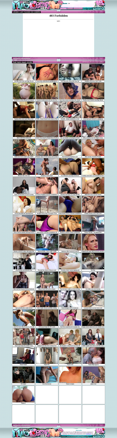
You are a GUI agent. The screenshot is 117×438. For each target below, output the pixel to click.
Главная (70, 8)
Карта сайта (79, 430)
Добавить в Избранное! (22, 58)
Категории (63, 8)
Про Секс (65, 3)
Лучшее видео (78, 8)
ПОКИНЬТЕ (88, 433)
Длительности (100, 61)
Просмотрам (93, 61)
